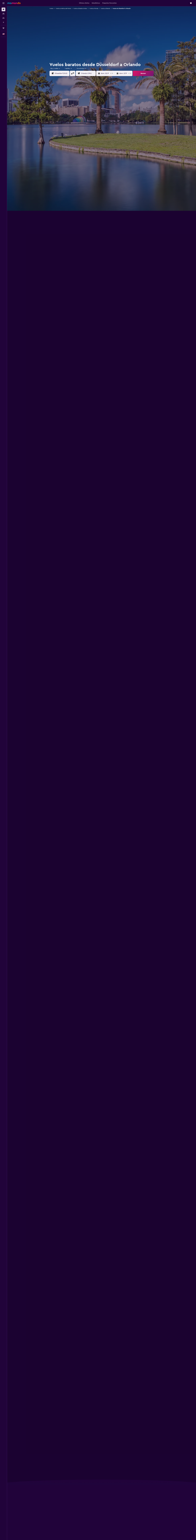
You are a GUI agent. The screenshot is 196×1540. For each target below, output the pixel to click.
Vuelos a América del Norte (63, 8)
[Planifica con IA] (3, 22)
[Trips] (3, 28)
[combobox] (55, 68)
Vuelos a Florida (93, 8)
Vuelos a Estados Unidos (80, 8)
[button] (3, 3)
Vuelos (51, 8)
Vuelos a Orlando (105, 8)
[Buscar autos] (3, 18)
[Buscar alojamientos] (3, 14)
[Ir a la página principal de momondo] (14, 3)
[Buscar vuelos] (3, 9)
